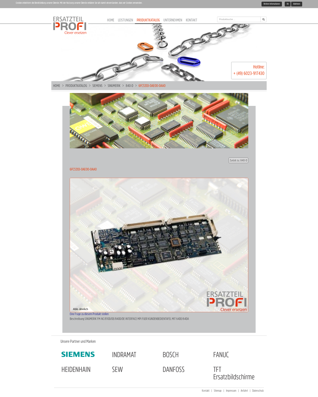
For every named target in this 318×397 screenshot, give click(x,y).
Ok (288, 4)
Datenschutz (258, 390)
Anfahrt (244, 390)
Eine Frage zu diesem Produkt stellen (89, 314)
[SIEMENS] (78, 354)
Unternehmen (172, 20)
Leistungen (125, 20)
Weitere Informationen (272, 4)
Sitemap (218, 390)
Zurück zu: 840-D (238, 160)
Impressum (231, 390)
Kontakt (191, 20)
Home (110, 20)
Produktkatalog (148, 20)
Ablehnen (296, 4)
